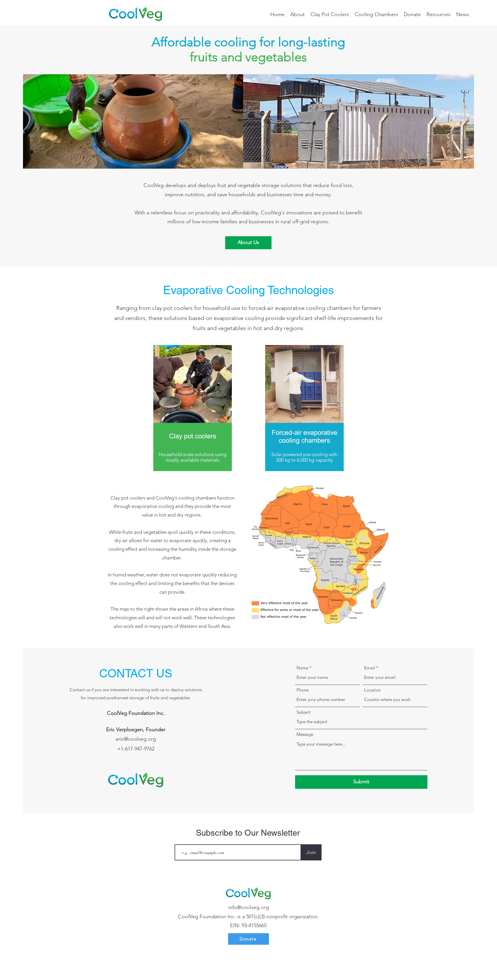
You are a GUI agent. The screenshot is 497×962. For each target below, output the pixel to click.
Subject (304, 712)
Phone (303, 690)
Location (372, 690)
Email (369, 668)
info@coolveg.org (248, 907)
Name (302, 668)
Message (305, 734)
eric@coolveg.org (136, 739)
